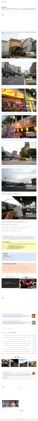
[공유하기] (4, 328)
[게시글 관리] (5, 328)
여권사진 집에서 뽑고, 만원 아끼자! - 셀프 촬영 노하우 (11, 257)
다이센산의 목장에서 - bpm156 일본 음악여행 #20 (16, 339)
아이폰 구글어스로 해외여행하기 (8, 259)
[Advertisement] (19, 21)
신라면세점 (14, 255)
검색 (26, 389)
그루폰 (11, 256)
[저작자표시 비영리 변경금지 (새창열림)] (12, 328)
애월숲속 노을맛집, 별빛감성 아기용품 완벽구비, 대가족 (12, 321)
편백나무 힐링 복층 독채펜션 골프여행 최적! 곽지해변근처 (13, 314)
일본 (8, 332)
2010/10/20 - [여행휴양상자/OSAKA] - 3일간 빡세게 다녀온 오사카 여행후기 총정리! (16, 268)
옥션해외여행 (5, 245)
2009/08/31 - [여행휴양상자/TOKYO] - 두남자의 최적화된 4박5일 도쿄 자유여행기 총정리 (17, 267)
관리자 (22, 419)
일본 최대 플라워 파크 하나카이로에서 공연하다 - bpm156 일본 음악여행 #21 (16, 337)
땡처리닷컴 (5, 246)
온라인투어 (5, 244)
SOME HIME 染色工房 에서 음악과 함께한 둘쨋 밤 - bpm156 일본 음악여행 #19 (16, 341)
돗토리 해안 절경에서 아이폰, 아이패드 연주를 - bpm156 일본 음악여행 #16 (16, 345)
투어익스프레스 (5, 247)
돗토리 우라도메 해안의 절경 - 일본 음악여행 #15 (9, 230)
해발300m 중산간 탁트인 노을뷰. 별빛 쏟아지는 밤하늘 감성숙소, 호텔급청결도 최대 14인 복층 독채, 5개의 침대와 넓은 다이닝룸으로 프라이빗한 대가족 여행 (16, 323)
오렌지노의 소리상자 (6, 372)
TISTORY (19, 419)
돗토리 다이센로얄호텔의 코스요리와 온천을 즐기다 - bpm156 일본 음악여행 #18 (16, 343)
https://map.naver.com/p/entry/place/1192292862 (11, 313)
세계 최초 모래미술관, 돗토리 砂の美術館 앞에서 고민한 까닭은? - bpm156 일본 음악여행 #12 (16, 226)
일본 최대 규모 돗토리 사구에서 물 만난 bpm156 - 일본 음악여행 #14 (12, 229)
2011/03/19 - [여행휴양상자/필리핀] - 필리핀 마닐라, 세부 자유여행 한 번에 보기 (15, 269)
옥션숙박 (4, 248)
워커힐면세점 (10, 255)
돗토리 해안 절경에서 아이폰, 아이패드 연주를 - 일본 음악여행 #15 (12, 231)
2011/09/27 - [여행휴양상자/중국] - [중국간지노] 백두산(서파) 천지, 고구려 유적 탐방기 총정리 (17, 270)
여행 (13, 256)
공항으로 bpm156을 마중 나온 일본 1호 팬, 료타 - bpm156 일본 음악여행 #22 (16, 335)
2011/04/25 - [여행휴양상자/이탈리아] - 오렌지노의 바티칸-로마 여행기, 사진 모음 (15, 266)
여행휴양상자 (4, 332)
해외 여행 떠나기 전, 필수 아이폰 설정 (9, 258)
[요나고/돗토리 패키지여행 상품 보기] (8, 236)
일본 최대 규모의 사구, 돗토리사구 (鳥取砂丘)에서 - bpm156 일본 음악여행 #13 (14, 227)
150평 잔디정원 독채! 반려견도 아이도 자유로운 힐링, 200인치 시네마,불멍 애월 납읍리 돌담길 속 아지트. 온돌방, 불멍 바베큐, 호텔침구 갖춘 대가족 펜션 (16, 316)
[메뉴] (36, 1)
